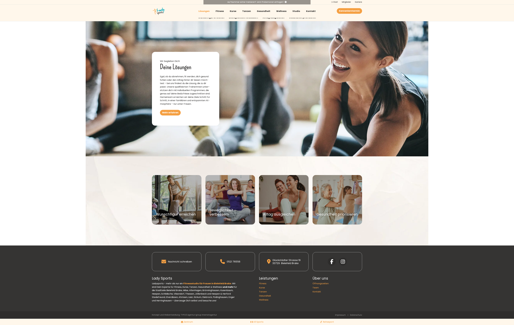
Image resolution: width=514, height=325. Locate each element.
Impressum (340, 315)
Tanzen (246, 11)
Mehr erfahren (170, 112)
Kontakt (311, 11)
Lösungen (204, 11)
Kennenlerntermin (349, 10)
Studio (296, 11)
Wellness (281, 11)
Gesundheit (263, 11)
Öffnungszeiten (321, 283)
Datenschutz (356, 315)
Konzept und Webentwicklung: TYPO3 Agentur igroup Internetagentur (184, 315)
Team (316, 287)
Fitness (220, 11)
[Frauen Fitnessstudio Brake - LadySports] (158, 11)
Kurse (233, 11)
